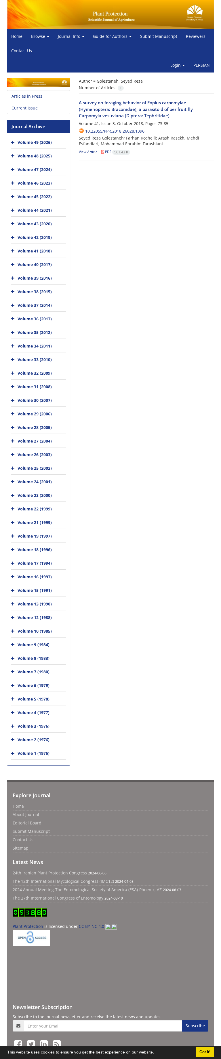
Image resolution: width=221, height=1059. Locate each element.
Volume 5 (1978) (33, 699)
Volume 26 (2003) (35, 454)
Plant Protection (28, 926)
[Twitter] (32, 1043)
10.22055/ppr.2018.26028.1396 (114, 131)
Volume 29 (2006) (35, 414)
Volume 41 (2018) (35, 251)
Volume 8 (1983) (33, 658)
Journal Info (69, 36)
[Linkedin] (45, 1043)
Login (176, 65)
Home (16, 36)
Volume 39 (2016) (35, 278)
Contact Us (21, 50)
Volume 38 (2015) (35, 291)
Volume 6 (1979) (33, 685)
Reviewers (195, 36)
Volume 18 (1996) (35, 549)
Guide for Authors (111, 36)
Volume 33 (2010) (35, 359)
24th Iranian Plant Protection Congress (50, 873)
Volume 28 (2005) (35, 427)
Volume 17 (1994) (35, 563)
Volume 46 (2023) (35, 183)
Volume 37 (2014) (35, 305)
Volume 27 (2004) (35, 441)
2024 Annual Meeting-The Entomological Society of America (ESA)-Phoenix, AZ (87, 889)
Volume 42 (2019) (35, 237)
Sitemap (20, 848)
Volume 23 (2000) (35, 495)
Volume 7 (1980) (33, 672)
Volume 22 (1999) (35, 509)
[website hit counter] (30, 912)
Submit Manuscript (158, 36)
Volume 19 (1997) (35, 536)
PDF (116, 151)
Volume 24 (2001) (35, 481)
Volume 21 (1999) (35, 522)
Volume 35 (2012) (35, 332)
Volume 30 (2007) (35, 400)
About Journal (26, 814)
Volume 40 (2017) (35, 264)
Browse (38, 36)
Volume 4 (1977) (33, 712)
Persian (201, 65)
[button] (156, 1053)
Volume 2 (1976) (33, 739)
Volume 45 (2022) (35, 196)
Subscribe (195, 1025)
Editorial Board (27, 823)
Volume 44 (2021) (35, 210)
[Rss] (57, 1043)
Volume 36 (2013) (35, 319)
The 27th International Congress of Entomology (58, 898)
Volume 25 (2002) (35, 468)
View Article (88, 151)
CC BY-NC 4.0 (92, 926)
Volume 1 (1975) (33, 753)
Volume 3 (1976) (33, 726)
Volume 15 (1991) (35, 590)
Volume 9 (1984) (33, 644)
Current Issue (25, 108)
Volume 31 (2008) (35, 386)
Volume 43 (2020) (35, 223)
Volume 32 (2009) (35, 373)
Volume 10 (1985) (35, 631)
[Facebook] (19, 1043)
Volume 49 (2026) (35, 142)
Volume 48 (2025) (35, 156)
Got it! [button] (204, 1052)
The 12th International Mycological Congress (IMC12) (63, 881)
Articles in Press (27, 96)
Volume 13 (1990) (35, 604)
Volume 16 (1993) (35, 576)
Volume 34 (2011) (35, 346)
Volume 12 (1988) (35, 617)
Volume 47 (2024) (35, 169)
